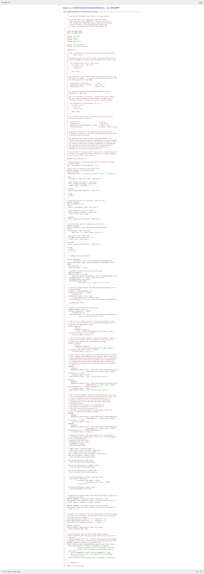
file (95, 11)
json (201, 571)
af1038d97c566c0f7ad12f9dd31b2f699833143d (88, 8)
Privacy (14, 571)
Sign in (200, 2)
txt (197, 571)
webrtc (65, 8)
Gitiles (9, 571)
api (108, 8)
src (70, 8)
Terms (18, 571)
